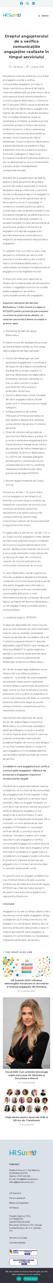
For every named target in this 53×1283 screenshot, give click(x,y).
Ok (19, 1279)
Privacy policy (30, 1279)
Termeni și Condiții (18, 1238)
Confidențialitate (17, 1242)
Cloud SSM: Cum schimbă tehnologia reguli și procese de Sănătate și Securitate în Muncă (26, 1075)
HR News (18, 67)
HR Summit (15, 1193)
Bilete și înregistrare (19, 1203)
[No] (49, 1275)
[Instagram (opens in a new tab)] (28, 3)
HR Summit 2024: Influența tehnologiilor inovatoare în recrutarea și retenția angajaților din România (26, 983)
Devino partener (17, 1198)
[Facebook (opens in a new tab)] (21, 3)
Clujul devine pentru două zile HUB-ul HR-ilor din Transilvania (26, 1119)
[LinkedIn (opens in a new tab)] (33, 3)
